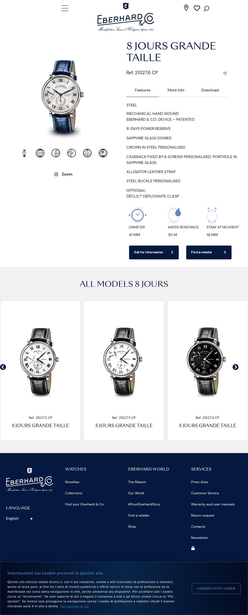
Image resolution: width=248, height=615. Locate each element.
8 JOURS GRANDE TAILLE (40, 426)
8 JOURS (151, 285)
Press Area (199, 482)
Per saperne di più (74, 606)
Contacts (198, 526)
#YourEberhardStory (144, 504)
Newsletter (199, 537)
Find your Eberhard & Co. (84, 504)
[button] (3, 367)
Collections (73, 493)
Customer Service (205, 493)
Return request (202, 515)
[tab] (142, 90)
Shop (132, 526)
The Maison (137, 482)
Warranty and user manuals (213, 504)
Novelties (72, 482)
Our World (136, 493)
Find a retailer (138, 515)
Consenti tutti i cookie (216, 588)
